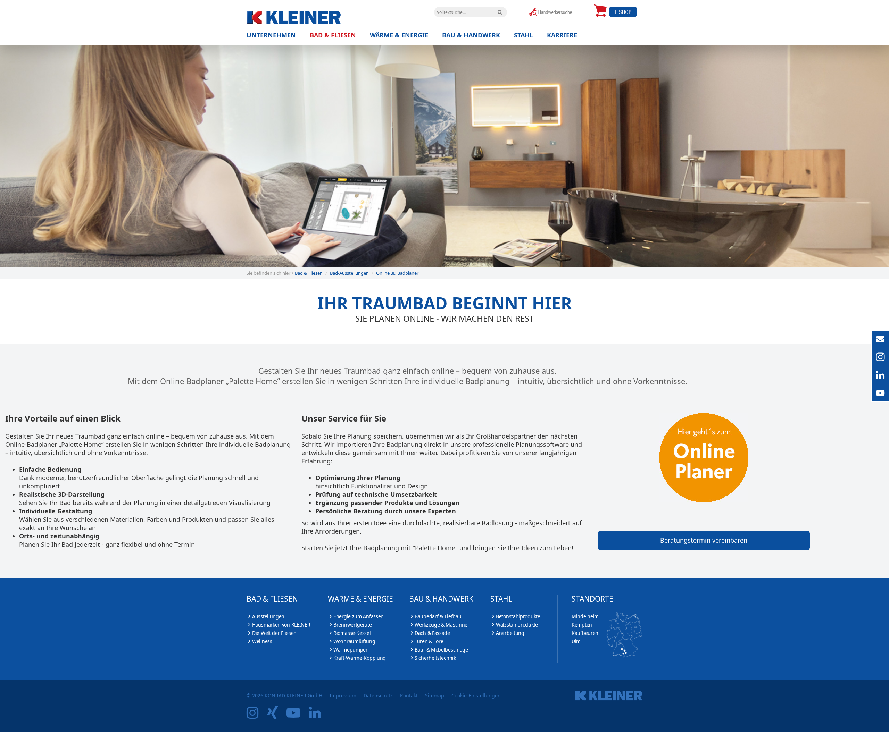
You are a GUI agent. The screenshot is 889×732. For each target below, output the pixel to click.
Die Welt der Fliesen (274, 633)
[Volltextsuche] (500, 12)
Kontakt (409, 695)
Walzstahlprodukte (517, 624)
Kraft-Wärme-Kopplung (359, 658)
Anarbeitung (510, 633)
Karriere (562, 35)
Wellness (262, 641)
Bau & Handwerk (471, 35)
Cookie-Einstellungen (476, 695)
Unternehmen (271, 35)
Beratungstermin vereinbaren (703, 540)
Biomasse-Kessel (352, 633)
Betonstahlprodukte (518, 616)
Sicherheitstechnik (435, 658)
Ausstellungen (268, 616)
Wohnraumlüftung (354, 641)
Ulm (576, 641)
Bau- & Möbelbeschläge (441, 649)
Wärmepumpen (351, 649)
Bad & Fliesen (333, 35)
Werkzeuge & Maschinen (443, 624)
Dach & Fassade (432, 633)
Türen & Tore (429, 641)
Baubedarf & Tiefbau (438, 616)
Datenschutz (378, 695)
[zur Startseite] (309, 16)
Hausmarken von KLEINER (281, 624)
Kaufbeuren (585, 633)
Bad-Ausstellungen (349, 273)
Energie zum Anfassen (358, 616)
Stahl (523, 35)
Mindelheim (585, 616)
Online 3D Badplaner (397, 273)
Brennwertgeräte (352, 624)
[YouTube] (296, 715)
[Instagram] (256, 715)
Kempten (582, 624)
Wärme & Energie (399, 35)
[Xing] (276, 715)
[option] (444, 156)
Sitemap (434, 695)
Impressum (343, 695)
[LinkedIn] (318, 715)
